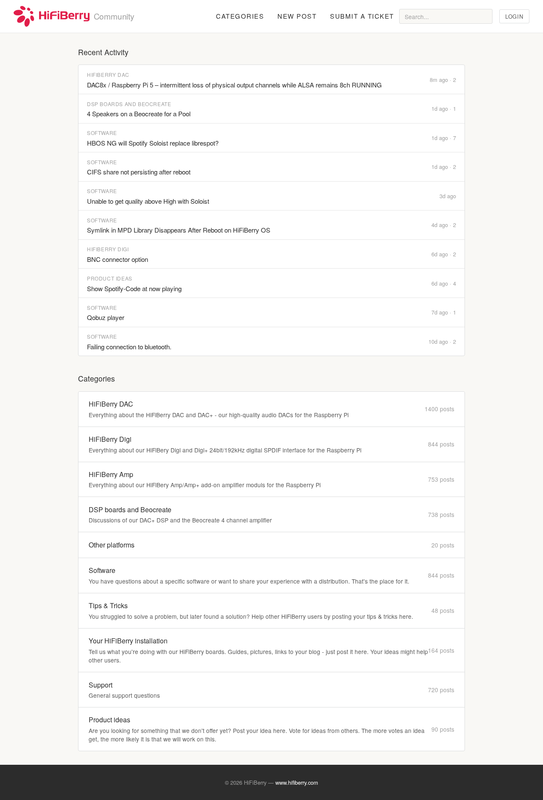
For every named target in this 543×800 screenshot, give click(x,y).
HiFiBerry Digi (108, 249)
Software (102, 132)
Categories (240, 15)
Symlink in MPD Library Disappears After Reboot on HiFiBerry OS (178, 229)
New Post (296, 15)
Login (514, 16)
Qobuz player (105, 317)
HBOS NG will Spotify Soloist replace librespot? (152, 142)
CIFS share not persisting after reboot (138, 171)
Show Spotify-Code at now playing (134, 288)
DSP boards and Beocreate (129, 103)
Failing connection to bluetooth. (129, 346)
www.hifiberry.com (296, 782)
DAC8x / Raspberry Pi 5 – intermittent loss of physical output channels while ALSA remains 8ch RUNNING (234, 84)
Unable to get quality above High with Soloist (148, 200)
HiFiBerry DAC (108, 74)
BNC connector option (117, 259)
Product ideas (109, 278)
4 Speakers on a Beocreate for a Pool (138, 113)
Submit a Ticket (362, 15)
